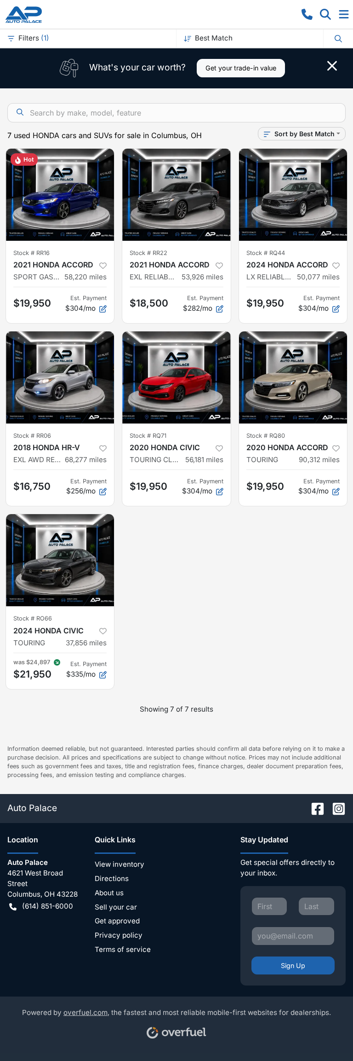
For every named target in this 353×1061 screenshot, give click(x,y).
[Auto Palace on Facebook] (314, 807)
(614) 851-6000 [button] (47, 906)
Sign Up (293, 965)
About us (109, 892)
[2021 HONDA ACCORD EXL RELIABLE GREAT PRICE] (176, 195)
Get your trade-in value (240, 68)
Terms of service (123, 949)
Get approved (117, 920)
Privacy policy (118, 935)
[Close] (332, 66)
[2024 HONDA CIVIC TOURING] (60, 560)
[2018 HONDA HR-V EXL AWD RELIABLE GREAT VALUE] (60, 377)
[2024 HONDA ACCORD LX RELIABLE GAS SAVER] (293, 195)
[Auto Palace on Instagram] (335, 807)
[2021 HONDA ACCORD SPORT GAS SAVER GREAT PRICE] (60, 195)
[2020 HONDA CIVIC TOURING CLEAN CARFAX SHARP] (176, 377)
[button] (307, 14)
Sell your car (116, 907)
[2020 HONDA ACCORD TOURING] (293, 377)
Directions (112, 878)
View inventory (119, 864)
